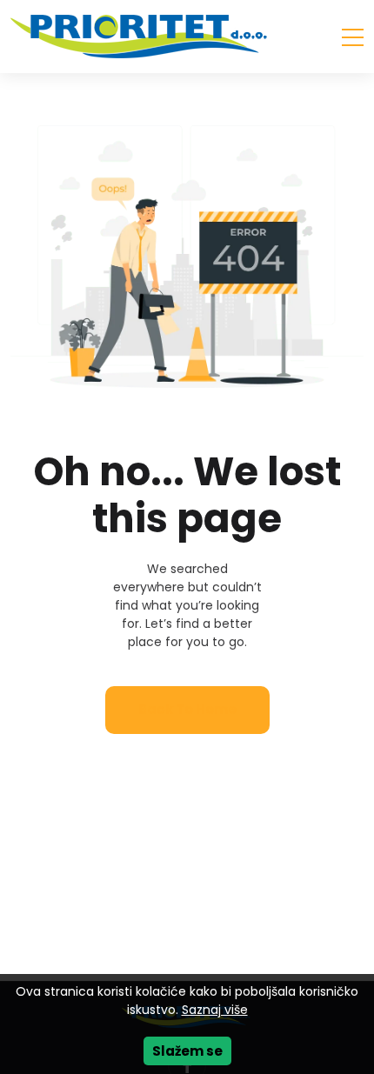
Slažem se (187, 1051)
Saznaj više (215, 1009)
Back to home (187, 709)
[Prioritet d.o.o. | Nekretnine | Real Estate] (140, 36)
